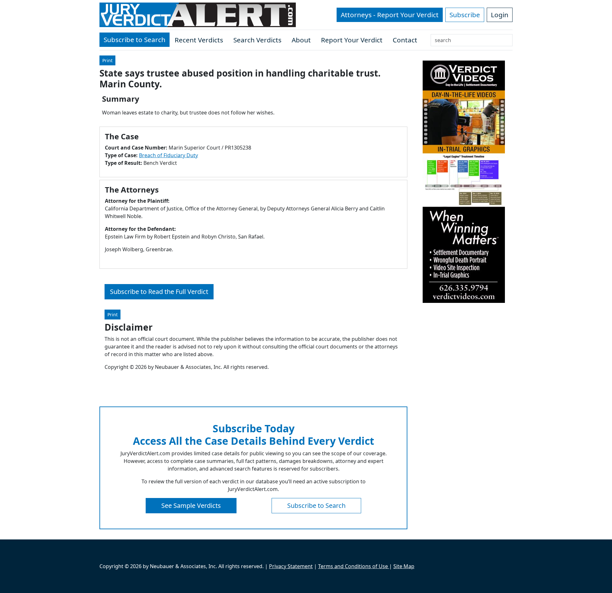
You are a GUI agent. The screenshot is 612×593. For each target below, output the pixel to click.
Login (499, 14)
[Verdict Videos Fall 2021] (464, 182)
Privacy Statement (291, 566)
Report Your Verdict (351, 39)
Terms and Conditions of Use (353, 566)
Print (107, 60)
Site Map (403, 566)
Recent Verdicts (199, 39)
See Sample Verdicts (191, 505)
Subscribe (464, 14)
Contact (405, 39)
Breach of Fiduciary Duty (168, 155)
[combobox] (472, 40)
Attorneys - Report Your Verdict (390, 14)
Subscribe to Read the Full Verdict (159, 291)
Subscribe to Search (134, 39)
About (301, 39)
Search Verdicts (257, 39)
